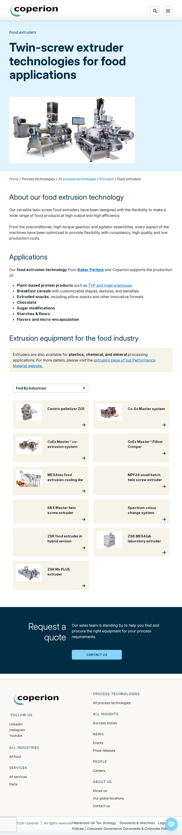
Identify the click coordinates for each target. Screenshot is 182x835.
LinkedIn (16, 724)
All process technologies (77, 179)
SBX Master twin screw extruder (61, 510)
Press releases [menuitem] (104, 750)
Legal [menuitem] (162, 823)
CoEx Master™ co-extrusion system (62, 444)
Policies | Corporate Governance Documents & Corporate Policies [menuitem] (122, 828)
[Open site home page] (36, 11)
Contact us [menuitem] (101, 806)
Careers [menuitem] (99, 770)
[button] (171, 824)
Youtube (15, 735)
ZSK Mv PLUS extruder (58, 571)
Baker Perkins (90, 269)
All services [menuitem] (18, 777)
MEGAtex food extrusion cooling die (65, 477)
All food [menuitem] (15, 757)
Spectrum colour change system (142, 510)
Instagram (17, 730)
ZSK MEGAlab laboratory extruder (144, 538)
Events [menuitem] (98, 743)
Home (13, 179)
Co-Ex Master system (146, 409)
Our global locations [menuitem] (108, 798)
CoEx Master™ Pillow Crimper (145, 444)
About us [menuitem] (100, 791)
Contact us (96, 654)
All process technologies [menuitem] (112, 703)
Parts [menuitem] (13, 784)
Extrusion (107, 179)
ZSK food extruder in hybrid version (64, 538)
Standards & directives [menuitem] (137, 823)
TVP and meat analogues (110, 285)
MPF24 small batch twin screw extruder (145, 477)
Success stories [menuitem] (105, 723)
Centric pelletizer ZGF (66, 409)
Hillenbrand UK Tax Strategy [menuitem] (94, 823)
